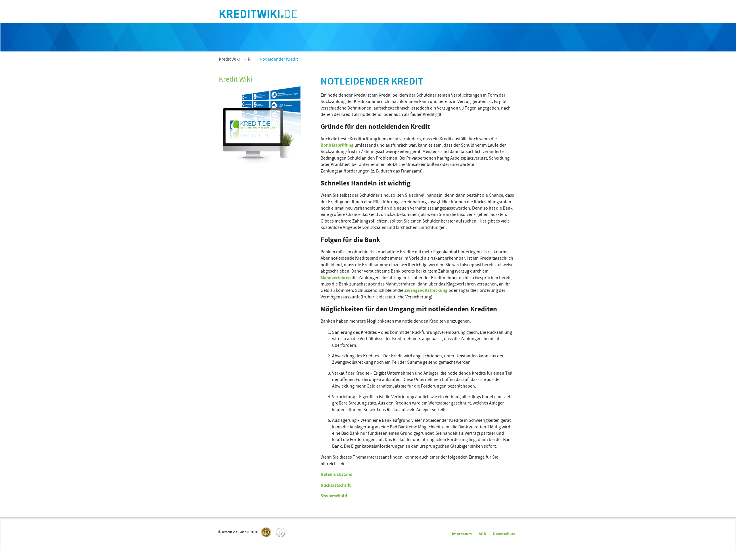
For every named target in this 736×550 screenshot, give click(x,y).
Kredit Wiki (229, 59)
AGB (482, 533)
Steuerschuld (334, 496)
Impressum (462, 533)
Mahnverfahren (336, 278)
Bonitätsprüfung (337, 145)
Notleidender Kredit (279, 59)
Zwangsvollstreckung (426, 290)
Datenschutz (504, 533)
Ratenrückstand (336, 474)
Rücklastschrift (336, 485)
